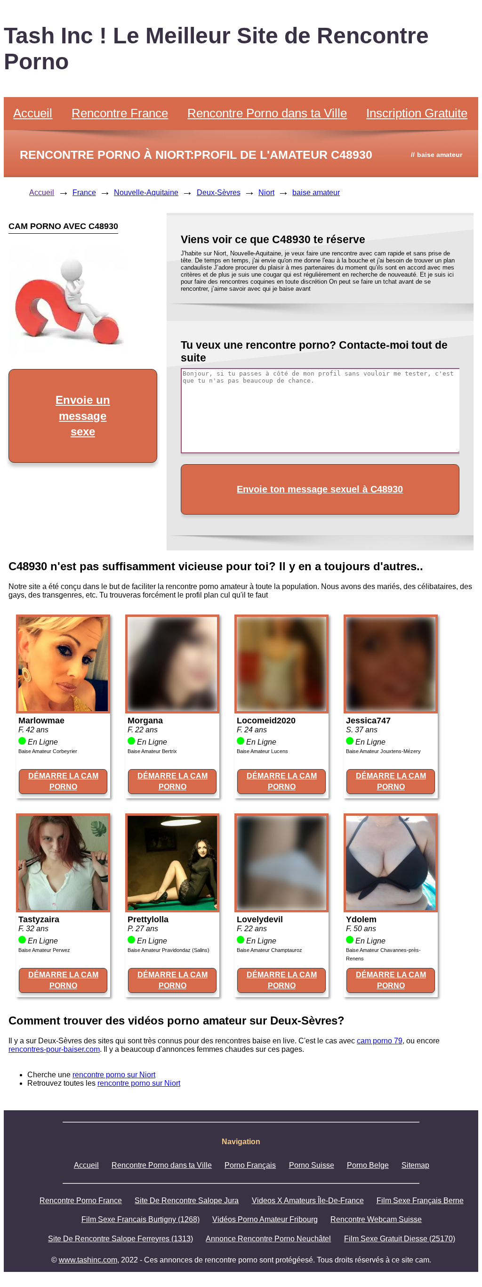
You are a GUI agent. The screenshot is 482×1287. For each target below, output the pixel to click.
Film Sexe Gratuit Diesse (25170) (399, 1239)
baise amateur (316, 193)
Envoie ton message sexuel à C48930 (320, 489)
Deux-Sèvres (219, 193)
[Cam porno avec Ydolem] (390, 907)
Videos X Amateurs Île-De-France (308, 1201)
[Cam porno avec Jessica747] (390, 709)
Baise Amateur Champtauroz (269, 950)
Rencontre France (120, 113)
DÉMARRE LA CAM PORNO (63, 781)
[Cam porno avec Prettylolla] (172, 907)
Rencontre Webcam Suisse (376, 1219)
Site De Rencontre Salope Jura (187, 1201)
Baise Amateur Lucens (262, 751)
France (84, 193)
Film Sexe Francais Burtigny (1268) (140, 1219)
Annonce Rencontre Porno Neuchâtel (268, 1239)
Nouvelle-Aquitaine (146, 193)
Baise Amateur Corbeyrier (47, 751)
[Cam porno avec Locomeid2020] (281, 709)
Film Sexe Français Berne (420, 1201)
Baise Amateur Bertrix (152, 751)
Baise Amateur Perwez (44, 950)
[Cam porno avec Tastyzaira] (63, 907)
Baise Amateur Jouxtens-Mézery (383, 751)
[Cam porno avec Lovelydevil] (281, 907)
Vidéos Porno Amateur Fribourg (265, 1219)
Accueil (32, 113)
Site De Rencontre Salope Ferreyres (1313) (120, 1239)
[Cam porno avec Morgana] (172, 709)
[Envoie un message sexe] (67, 353)
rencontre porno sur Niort (113, 1075)
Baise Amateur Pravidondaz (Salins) (168, 950)
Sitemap (415, 1165)
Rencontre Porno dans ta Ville (267, 113)
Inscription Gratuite (416, 113)
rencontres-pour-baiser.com (54, 1049)
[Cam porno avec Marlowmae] (63, 709)
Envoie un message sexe (83, 415)
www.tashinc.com (88, 1260)
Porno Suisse (311, 1165)
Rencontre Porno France (81, 1201)
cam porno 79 (379, 1041)
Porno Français (250, 1165)
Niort (266, 193)
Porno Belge (368, 1165)
